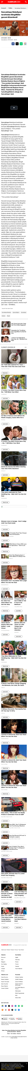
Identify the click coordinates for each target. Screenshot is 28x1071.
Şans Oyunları (4, 983)
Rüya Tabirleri (4, 986)
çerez (7, 1065)
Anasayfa (3, 8)
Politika (10, 8)
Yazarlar (17, 966)
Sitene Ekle (18, 997)
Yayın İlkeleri (21, 949)
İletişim (12, 949)
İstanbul (3, 315)
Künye (16, 949)
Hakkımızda (3, 949)
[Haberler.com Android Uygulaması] (12, 1018)
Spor (2, 959)
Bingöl (8, 315)
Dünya (2, 970)
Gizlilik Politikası (19, 979)
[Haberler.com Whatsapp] (19, 1006)
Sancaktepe (23, 312)
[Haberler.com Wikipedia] (6, 1010)
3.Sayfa (3, 968)
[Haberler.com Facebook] (6, 1006)
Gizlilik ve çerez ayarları (6, 1036)
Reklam (8, 949)
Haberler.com (4, 974)
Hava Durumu (4, 977)
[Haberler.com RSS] (2, 1010)
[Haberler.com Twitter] (9, 1006)
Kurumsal (17, 974)
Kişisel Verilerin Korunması (19, 984)
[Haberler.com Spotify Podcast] (22, 1006)
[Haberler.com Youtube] (9, 1010)
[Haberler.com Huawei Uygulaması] (19, 1018)
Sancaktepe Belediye (6, 312)
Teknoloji (17, 959)
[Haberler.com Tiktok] (12, 1010)
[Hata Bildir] (14, 1036)
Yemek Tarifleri (4, 988)
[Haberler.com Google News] (2, 1006)
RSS (16, 995)
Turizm (17, 964)
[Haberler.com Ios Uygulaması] (4, 1018)
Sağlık (16, 957)
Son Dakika (4, 964)
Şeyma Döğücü (16, 312)
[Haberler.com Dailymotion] (19, 1010)
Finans (16, 961)
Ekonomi (3, 957)
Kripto (2, 966)
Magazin (3, 961)
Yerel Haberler (18, 968)
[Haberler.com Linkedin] (15, 1006)
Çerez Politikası (19, 981)
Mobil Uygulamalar (19, 993)
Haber (8, 1033)
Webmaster (18, 991)
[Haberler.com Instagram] (12, 1006)
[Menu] (2, 2)
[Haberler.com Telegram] (15, 1010)
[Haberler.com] (6, 945)
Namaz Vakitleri (5, 979)
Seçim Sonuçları (5, 981)
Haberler (3, 954)
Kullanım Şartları (19, 977)
